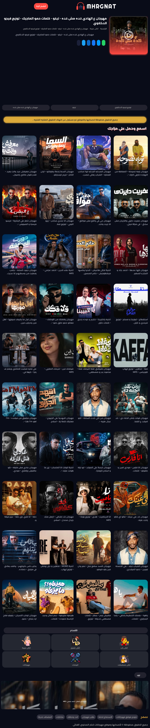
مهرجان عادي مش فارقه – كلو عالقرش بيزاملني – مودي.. (22, 469)
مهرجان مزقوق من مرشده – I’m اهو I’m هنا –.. (21, 420)
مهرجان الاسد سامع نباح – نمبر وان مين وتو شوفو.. (94, 568)
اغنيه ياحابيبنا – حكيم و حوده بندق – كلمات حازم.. (94, 321)
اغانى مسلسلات (124, 665)
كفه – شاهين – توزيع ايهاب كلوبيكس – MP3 (135, 370)
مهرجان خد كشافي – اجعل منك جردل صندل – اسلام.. (59, 518)
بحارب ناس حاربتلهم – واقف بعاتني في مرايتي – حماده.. (20, 568)
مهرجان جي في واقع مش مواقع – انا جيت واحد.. (94, 222)
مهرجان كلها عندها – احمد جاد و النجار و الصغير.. (132, 272)
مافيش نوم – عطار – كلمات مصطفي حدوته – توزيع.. (98, 617)
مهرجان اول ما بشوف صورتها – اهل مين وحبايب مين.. (19, 321)
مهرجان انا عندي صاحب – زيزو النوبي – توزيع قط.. (59, 222)
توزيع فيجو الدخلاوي (123, 107)
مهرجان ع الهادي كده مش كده (25, 107)
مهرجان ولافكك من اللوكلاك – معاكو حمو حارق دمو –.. (60, 321)
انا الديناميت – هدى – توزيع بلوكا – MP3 (95, 518)
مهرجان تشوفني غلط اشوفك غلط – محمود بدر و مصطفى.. (94, 370)
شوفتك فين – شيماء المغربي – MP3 (59, 370)
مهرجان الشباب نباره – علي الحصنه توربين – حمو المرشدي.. (131, 568)
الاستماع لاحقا (105, 717)
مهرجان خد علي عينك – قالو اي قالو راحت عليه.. (131, 518)
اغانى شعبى (75, 648)
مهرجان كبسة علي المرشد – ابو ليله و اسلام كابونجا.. (94, 469)
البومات (75, 665)
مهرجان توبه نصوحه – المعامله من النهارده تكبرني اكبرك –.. (131, 173)
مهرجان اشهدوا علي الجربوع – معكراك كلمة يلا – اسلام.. (60, 420)
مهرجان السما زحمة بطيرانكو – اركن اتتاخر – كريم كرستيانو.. (57, 173)
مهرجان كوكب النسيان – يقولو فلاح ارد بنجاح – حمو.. (19, 617)
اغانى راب (124, 648)
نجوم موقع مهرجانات (126, 717)
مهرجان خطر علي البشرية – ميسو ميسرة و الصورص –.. (21, 222)
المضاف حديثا (45, 717)
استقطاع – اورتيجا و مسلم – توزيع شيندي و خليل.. (132, 321)
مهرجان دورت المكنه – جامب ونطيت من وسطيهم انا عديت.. (21, 272)
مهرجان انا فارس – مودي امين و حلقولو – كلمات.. (133, 469)
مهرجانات (26, 665)
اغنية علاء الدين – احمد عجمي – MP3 (58, 272)
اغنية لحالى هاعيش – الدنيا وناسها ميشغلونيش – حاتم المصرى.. (94, 272)
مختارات (59, 717)
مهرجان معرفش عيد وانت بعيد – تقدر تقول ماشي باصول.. (20, 173)
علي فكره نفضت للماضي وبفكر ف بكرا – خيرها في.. (20, 370)
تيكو (74, 107)
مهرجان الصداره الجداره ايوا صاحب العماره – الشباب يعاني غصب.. (94, 173)
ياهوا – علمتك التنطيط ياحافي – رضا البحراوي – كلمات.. (131, 617)
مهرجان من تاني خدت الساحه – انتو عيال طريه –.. (94, 420)
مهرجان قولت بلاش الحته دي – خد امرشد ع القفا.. (131, 420)
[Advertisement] (75, 80)
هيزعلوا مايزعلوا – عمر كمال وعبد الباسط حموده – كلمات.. (58, 617)
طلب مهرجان (88, 717)
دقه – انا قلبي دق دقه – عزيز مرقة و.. (20, 518)
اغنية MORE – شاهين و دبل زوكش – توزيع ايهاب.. (57, 568)
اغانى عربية (26, 648)
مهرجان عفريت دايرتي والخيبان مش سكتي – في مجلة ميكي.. (131, 222)
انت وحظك (73, 717)
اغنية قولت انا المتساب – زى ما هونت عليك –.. (59, 469)
